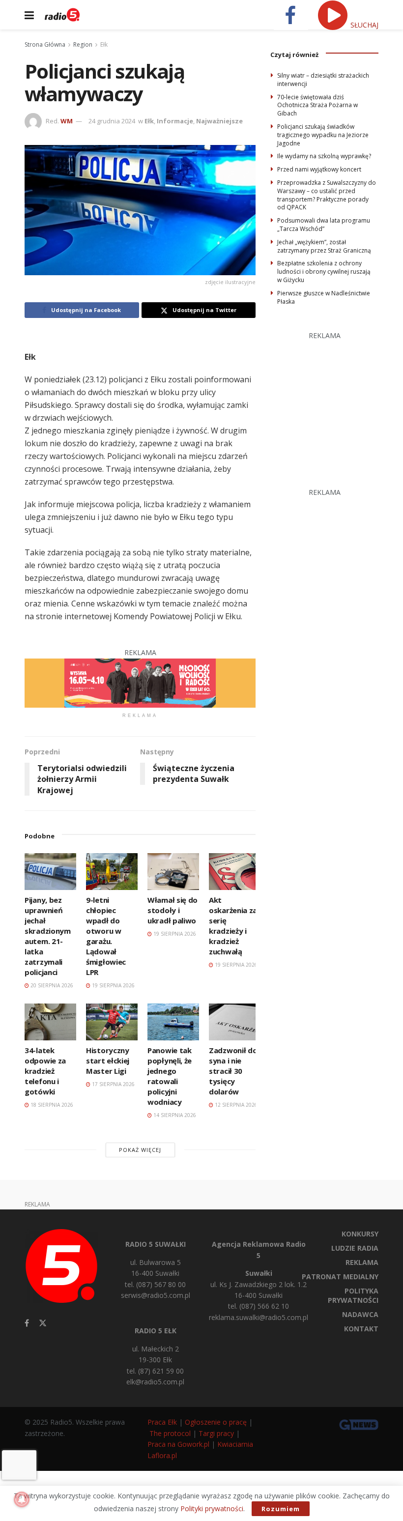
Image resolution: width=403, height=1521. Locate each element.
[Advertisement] (336, 403)
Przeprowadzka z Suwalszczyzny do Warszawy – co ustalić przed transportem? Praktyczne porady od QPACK (326, 194)
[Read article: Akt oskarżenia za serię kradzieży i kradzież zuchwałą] (234, 871)
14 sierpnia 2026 (174, 1115)
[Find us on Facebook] (27, 1323)
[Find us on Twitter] (43, 1323)
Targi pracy (216, 1433)
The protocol (170, 1433)
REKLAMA (361, 1262)
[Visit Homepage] (62, 14)
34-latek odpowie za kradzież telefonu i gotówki (45, 1070)
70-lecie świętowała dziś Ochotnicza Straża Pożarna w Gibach (317, 105)
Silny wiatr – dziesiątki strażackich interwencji (323, 79)
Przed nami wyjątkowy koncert (319, 169)
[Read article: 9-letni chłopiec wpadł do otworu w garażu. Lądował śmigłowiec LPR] (112, 871)
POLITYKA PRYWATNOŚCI (353, 1295)
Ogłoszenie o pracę (216, 1422)
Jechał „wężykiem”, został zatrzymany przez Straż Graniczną (324, 246)
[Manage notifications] (21, 1499)
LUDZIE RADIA (354, 1248)
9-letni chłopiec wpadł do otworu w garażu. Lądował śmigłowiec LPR (106, 936)
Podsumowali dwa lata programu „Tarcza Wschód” (323, 224)
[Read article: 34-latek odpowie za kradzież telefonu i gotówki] (50, 1022)
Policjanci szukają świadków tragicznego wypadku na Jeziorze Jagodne (323, 134)
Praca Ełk (162, 1422)
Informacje (175, 120)
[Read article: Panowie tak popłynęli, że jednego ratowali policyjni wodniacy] (173, 1022)
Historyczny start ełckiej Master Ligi (107, 1060)
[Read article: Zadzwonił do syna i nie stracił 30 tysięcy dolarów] (234, 1022)
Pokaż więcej (140, 1149)
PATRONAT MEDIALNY (340, 1276)
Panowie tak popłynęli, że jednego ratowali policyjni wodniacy (169, 1076)
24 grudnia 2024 (111, 120)
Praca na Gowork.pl (178, 1444)
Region (82, 44)
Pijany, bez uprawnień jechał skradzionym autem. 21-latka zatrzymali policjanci (48, 936)
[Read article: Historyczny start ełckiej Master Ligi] (112, 1022)
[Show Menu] (29, 14)
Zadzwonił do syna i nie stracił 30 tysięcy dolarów (233, 1070)
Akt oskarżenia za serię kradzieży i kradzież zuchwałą (233, 925)
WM (66, 120)
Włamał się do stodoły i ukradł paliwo (172, 910)
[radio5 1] (140, 682)
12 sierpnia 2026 (235, 1104)
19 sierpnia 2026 (112, 985)
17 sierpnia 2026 (112, 1084)
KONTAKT (361, 1328)
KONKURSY (360, 1233)
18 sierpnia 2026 (51, 1104)
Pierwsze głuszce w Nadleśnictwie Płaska (323, 297)
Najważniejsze (219, 120)
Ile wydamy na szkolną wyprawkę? (324, 156)
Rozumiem (280, 1508)
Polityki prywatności (211, 1508)
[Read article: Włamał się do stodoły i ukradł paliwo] (173, 871)
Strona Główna (45, 44)
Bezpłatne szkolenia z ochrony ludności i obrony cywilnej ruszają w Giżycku (324, 271)
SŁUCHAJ (363, 24)
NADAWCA (360, 1314)
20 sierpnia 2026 (51, 985)
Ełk (104, 44)
